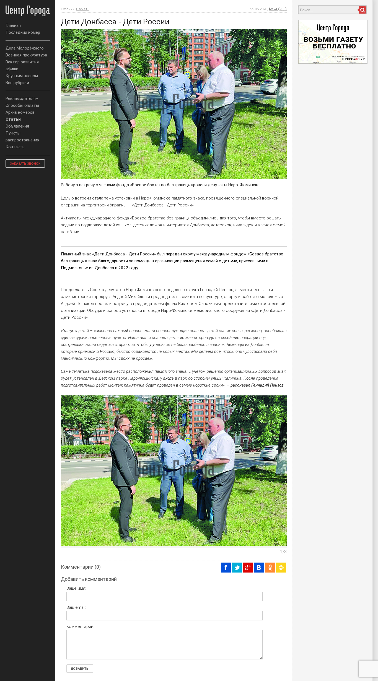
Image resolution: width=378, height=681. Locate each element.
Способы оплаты (22, 105)
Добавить (80, 668)
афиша (12, 68)
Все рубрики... (19, 82)
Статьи (13, 119)
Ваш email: (76, 607)
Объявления (17, 126)
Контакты (15, 146)
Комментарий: (80, 626)
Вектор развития (22, 61)
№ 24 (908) (278, 9)
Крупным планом (22, 75)
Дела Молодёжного (25, 48)
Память (82, 9)
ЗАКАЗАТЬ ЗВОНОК (25, 163)
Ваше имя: (76, 588)
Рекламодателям (22, 98)
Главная (13, 25)
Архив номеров (20, 112)
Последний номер (23, 32)
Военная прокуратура (26, 55)
